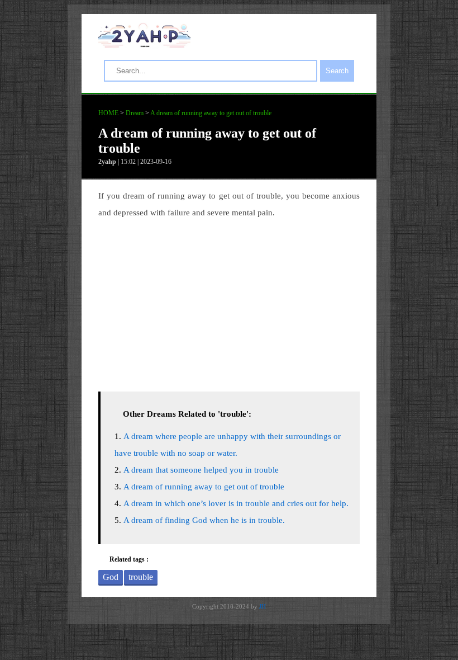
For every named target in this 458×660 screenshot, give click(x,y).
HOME (108, 113)
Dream (135, 113)
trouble (140, 577)
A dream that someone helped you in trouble (201, 469)
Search (337, 71)
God (110, 577)
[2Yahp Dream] (144, 44)
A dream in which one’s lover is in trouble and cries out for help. (236, 503)
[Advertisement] (229, 302)
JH (262, 606)
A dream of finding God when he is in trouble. (204, 520)
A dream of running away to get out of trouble (210, 113)
